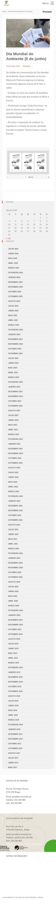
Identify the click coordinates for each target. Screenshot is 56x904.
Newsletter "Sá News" (15, 873)
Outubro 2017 (14, 744)
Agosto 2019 (14, 639)
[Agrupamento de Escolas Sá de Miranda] (6, 3)
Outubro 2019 (14, 629)
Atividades (26, 66)
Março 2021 (13, 549)
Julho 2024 (13, 358)
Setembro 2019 (15, 634)
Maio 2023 (12, 425)
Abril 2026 (13, 263)
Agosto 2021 (14, 525)
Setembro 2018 (15, 691)
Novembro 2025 (15, 287)
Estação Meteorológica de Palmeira (21, 878)
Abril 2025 (13, 320)
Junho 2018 (13, 706)
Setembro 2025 (15, 296)
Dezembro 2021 (15, 506)
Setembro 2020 (15, 577)
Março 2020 (13, 606)
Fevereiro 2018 (15, 725)
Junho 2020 (13, 591)
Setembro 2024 (15, 353)
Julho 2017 (13, 758)
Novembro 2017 (15, 739)
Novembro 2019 (15, 625)
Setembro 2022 (15, 463)
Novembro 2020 (15, 568)
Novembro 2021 (15, 511)
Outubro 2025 (14, 292)
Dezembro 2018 (15, 677)
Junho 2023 (13, 420)
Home (4, 11)
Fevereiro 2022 (15, 496)
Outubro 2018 (14, 687)
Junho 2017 (13, 763)
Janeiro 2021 (14, 558)
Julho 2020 (13, 587)
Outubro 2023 (14, 401)
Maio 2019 (12, 653)
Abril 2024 (13, 373)
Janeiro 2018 (14, 729)
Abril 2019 (13, 658)
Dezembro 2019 (15, 620)
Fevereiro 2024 (15, 382)
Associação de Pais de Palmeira (20, 882)
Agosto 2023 (14, 411)
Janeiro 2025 (14, 334)
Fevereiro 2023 (15, 439)
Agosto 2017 (14, 753)
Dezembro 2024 (15, 339)
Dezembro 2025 (15, 282)
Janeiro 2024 (14, 387)
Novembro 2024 (15, 344)
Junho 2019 (13, 648)
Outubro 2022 (14, 458)
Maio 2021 (12, 539)
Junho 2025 (13, 311)
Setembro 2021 (15, 520)
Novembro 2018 (15, 682)
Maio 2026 (12, 258)
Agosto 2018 (14, 696)
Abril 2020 (13, 601)
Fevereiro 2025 (15, 330)
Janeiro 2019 (14, 672)
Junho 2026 (13, 254)
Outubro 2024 (14, 349)
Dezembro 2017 (15, 734)
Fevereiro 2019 (15, 668)
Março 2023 (13, 434)
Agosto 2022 (14, 468)
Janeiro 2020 (14, 615)
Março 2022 (13, 491)
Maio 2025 (12, 315)
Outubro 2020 (14, 572)
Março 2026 (13, 268)
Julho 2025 (13, 306)
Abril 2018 (13, 715)
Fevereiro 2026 (15, 273)
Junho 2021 (13, 534)
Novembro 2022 (15, 453)
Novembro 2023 (15, 396)
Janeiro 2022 (14, 501)
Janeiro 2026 (14, 277)
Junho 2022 (13, 477)
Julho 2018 (13, 701)
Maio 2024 (12, 368)
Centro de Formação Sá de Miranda (21, 864)
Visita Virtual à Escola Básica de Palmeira (24, 844)
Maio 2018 (12, 710)
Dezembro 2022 (15, 449)
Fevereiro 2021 (15, 553)
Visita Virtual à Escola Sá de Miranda (22, 806)
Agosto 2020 (14, 582)
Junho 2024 (13, 363)
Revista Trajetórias (14, 869)
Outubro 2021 (14, 515)
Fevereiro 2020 (15, 610)
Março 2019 (13, 663)
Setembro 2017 (15, 748)
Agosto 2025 (14, 301)
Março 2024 (13, 377)
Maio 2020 (12, 596)
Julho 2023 (13, 415)
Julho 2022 (13, 472)
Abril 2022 (13, 487)
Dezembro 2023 (15, 392)
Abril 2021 (13, 544)
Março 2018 (13, 720)
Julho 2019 (13, 644)
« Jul (8, 238)
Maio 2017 (12, 767)
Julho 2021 (13, 530)
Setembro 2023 (15, 406)
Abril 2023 (13, 430)
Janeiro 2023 (14, 444)
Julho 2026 (13, 249)
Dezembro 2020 (15, 563)
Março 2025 (13, 325)
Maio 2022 (12, 482)
